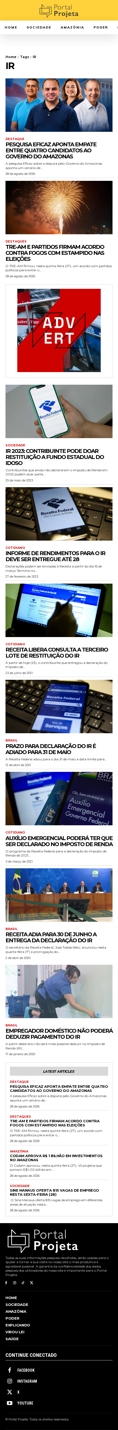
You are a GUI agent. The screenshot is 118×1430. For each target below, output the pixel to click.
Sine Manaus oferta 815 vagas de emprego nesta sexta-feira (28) (54, 1192)
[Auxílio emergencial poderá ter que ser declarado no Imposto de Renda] (59, 798)
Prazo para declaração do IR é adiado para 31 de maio (50, 749)
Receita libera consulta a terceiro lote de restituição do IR (56, 652)
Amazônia (19, 1151)
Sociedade (15, 445)
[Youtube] (9, 1403)
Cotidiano (15, 548)
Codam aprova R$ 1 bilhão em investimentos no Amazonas (56, 1158)
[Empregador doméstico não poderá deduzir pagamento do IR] (59, 991)
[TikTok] (23, 1283)
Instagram (27, 1381)
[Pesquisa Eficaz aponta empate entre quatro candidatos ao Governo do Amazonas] (59, 105)
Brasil (11, 740)
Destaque (14, 139)
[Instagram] (15, 1283)
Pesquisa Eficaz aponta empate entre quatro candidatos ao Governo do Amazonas (50, 150)
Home (10, 57)
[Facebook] (6, 1283)
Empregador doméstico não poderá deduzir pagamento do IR (59, 1033)
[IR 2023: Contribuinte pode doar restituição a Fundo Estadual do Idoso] (59, 411)
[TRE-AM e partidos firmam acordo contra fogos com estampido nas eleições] (59, 207)
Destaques (16, 241)
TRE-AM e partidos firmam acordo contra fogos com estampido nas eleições (54, 253)
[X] (31, 1283)
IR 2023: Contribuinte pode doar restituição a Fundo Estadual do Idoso (54, 457)
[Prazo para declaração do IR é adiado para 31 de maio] (59, 706)
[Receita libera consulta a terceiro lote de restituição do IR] (59, 610)
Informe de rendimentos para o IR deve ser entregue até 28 (55, 556)
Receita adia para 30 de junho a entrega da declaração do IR (50, 937)
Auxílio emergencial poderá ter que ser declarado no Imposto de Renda (59, 841)
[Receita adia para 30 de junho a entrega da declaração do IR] (59, 895)
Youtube (25, 1403)
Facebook (26, 1370)
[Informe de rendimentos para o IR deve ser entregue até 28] (59, 514)
